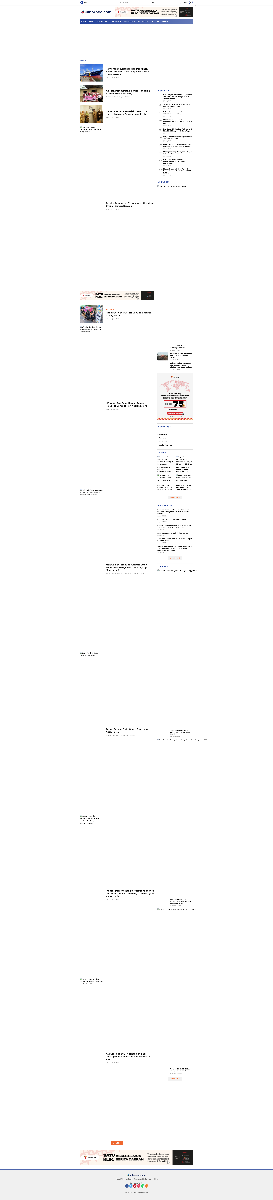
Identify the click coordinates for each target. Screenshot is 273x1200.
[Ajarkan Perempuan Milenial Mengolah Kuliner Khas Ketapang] (91, 93)
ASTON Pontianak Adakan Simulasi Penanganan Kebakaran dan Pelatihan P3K (128, 1057)
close (196, 6)
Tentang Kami (162, 21)
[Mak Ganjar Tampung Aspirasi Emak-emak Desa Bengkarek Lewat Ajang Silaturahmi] (91, 569)
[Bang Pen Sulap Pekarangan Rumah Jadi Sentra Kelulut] (165, 638)
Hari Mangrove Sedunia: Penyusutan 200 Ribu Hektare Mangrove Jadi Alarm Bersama (177, 97)
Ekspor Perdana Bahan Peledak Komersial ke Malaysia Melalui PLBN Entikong (177, 171)
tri (113, 310)
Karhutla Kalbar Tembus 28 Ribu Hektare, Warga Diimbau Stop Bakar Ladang (181, 525)
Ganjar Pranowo (165, 605)
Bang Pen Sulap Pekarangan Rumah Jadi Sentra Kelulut (177, 137)
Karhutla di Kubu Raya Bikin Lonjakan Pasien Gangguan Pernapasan (174, 161)
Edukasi (108, 735)
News (91, 21)
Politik (123, 573)
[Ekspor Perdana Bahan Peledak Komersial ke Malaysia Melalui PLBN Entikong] (184, 620)
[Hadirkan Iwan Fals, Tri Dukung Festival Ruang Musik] (91, 314)
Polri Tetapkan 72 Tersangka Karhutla (172, 679)
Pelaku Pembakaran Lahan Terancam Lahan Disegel (173, 113)
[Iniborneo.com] (96, 12)
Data (152, 21)
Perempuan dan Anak (113, 97)
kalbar (161, 590)
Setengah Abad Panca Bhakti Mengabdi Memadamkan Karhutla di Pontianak (177, 121)
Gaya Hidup (142, 21)
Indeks (184, 2)
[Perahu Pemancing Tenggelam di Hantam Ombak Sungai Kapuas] (91, 206)
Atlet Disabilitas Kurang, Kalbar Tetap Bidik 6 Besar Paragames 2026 (180, 1061)
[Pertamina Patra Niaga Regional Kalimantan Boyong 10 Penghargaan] (165, 620)
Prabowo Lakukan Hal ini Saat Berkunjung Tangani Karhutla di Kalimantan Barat (174, 686)
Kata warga (116, 21)
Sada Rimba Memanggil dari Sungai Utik (173, 693)
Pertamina (163, 598)
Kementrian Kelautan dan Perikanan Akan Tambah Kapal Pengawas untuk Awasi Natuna (127, 72)
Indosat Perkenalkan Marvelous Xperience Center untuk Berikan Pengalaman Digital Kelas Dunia (130, 894)
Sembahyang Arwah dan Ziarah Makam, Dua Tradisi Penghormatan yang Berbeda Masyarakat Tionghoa (174, 708)
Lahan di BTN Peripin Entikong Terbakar (178, 347)
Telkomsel (163, 601)
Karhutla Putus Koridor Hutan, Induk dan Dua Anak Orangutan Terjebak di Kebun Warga (173, 671)
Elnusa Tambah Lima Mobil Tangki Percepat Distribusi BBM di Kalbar (177, 145)
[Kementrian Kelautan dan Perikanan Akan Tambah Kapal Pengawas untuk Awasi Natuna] (91, 73)
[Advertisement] (207, 37)
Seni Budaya (128, 21)
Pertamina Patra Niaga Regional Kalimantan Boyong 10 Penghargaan (165, 629)
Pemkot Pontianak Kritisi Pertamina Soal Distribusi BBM (184, 647)
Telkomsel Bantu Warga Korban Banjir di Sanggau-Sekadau (180, 892)
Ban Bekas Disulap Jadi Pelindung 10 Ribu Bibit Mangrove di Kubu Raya (177, 130)
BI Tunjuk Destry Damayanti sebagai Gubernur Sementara (177, 153)
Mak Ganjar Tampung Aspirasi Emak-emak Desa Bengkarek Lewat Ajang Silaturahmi (127, 567)
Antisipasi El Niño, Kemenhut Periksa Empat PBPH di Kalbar (181, 355)
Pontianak (163, 594)
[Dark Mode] (191, 2)
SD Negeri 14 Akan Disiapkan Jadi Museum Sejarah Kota (176, 105)
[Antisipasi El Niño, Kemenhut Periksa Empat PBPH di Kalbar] (162, 356)
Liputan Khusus (103, 21)
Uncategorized (130, 573)
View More (117, 1143)
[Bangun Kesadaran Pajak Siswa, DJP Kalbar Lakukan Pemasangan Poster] (91, 114)
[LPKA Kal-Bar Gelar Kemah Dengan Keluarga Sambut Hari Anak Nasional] (91, 406)
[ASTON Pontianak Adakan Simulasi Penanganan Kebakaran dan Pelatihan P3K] (91, 1058)
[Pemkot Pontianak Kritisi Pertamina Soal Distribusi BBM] (184, 638)
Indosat (109, 310)
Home (83, 21)
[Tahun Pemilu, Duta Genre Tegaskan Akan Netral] (91, 732)
